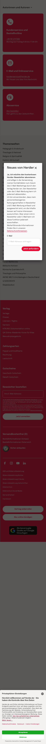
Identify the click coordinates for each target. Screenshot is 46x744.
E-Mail (9, 236)
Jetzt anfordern (31, 249)
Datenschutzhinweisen (17, 231)
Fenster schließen (36, 168)
